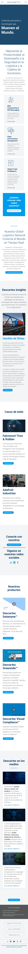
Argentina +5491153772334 (14, 923)
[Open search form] (26, 2)
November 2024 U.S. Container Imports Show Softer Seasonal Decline (13, 915)
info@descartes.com (14, 935)
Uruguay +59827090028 (14, 929)
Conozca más (11, 121)
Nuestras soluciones (14, 210)
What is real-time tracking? (9, 912)
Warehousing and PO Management (11, 910)
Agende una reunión (14, 544)
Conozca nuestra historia (14, 272)
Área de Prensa (14, 900)
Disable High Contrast (16, 946)
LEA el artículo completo (11, 805)
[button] (14, 426)
